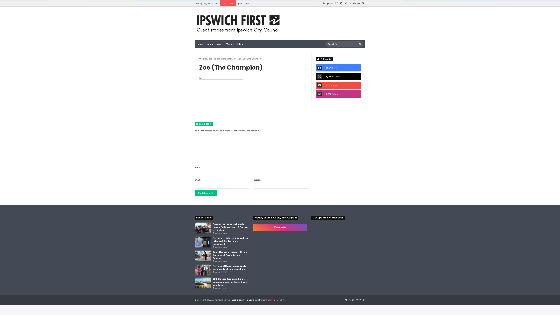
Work (229, 44)
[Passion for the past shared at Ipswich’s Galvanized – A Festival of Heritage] (203, 228)
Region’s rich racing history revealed (225, 59)
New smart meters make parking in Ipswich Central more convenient (230, 241)
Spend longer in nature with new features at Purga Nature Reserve (268, 3)
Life (239, 44)
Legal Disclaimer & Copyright (245, 300)
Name (198, 167)
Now (209, 44)
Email (198, 180)
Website (258, 180)
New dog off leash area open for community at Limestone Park (230, 268)
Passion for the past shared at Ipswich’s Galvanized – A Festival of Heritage (230, 227)
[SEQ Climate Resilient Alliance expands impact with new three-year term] (203, 283)
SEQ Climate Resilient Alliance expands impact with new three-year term (230, 282)
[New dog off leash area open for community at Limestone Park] (203, 270)
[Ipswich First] (239, 23)
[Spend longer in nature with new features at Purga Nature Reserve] (203, 256)
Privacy (262, 300)
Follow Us (281, 227)
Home (200, 44)
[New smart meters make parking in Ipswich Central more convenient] (203, 242)
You (219, 44)
